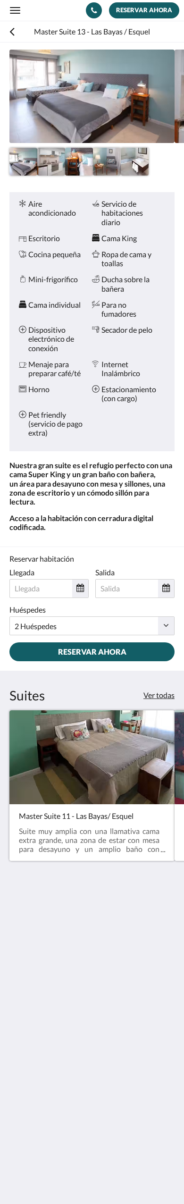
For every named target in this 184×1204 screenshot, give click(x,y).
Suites (19, 1055)
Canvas (62, 1178)
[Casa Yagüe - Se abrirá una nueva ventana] (18, 1003)
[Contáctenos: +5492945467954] (94, 10)
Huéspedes (27, 609)
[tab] (92, 1031)
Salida (105, 572)
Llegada (21, 572)
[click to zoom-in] (92, 96)
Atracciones (28, 1071)
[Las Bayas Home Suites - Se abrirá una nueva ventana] (44, 1003)
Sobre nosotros (34, 1117)
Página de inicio (34, 1047)
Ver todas (159, 694)
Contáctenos (30, 1109)
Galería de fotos (35, 1063)
